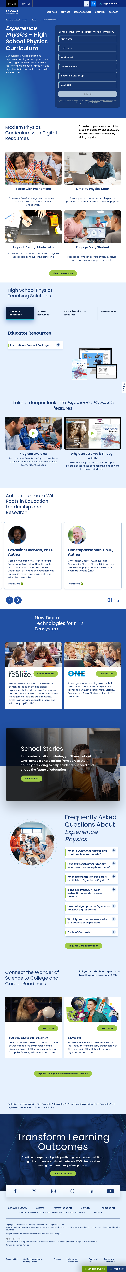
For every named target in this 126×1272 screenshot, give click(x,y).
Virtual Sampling (96, 1268)
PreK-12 (12, 3)
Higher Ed (25, 3)
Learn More (48, 1028)
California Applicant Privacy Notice (33, 1260)
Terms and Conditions (109, 1260)
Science (35, 20)
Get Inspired (32, 778)
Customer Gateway (17, 1208)
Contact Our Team (63, 1173)
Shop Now (118, 1268)
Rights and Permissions (72, 1260)
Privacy (57, 1259)
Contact (97, 1212)
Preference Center (63, 1208)
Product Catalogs (28, 1212)
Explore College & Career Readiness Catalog (63, 1073)
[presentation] (9, 600)
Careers (40, 1208)
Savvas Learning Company (16, 20)
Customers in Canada (74, 1212)
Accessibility (12, 1259)
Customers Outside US (51, 1212)
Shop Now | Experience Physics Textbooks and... (77, 1241)
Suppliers (85, 1208)
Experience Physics (50, 20)
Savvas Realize (45, 673)
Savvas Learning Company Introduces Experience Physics (30, 1241)
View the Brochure (63, 273)
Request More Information (83, 945)
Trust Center (108, 1208)
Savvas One (106, 673)
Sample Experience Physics (17, 1245)
